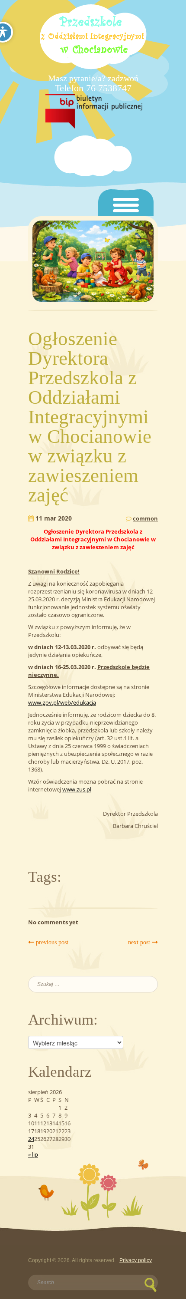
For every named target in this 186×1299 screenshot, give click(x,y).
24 (31, 1139)
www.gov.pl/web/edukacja (62, 702)
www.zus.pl (76, 789)
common (145, 518)
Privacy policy (135, 1260)
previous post (51, 942)
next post (140, 942)
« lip (33, 1154)
